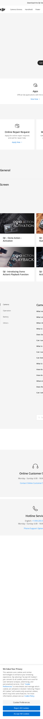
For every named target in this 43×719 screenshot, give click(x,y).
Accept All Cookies (21, 713)
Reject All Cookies (21, 708)
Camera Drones (16, 9)
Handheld (29, 9)
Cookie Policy (29, 696)
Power (37, 9)
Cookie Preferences (21, 702)
